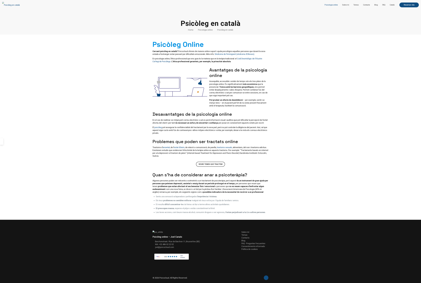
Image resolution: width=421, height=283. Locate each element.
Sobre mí (245, 232)
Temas (244, 235)
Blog (243, 240)
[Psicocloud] (11, 5)
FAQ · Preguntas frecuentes (253, 243)
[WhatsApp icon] (261, 278)
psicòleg (158, 127)
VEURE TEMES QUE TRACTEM (210, 164)
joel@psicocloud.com (164, 247)
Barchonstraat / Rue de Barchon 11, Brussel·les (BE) (177, 241)
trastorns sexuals (224, 147)
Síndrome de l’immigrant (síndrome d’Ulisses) (234, 54)
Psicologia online (205, 30)
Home (190, 30)
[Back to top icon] (266, 277)
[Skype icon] (258, 278)
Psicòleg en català (225, 30)
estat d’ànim (179, 147)
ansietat (166, 147)
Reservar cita (409, 5)
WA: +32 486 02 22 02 (164, 244)
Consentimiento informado (253, 246)
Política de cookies (249, 249)
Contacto (245, 238)
